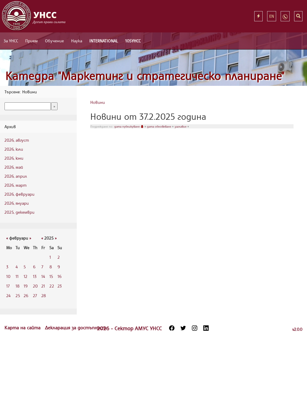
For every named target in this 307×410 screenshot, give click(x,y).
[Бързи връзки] (258, 16)
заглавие (180, 126)
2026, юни (13, 158)
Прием (31, 40)
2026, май (13, 167)
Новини (97, 102)
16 (59, 276)
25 (18, 295)
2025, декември (19, 212)
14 (43, 276)
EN (271, 16)
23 (60, 285)
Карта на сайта (23, 327)
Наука (76, 40)
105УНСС (133, 40)
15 (51, 276)
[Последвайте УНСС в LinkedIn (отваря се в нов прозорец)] (206, 328)
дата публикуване (127, 126)
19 (26, 285)
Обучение (54, 40)
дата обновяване (159, 126)
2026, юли (13, 149)
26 (26, 295)
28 (43, 295)
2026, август (16, 140)
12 (25, 276)
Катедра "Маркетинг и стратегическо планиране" (145, 75)
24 (8, 295)
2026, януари (16, 203)
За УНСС (11, 40)
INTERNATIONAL (103, 40)
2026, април (15, 176)
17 (8, 285)
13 (35, 276)
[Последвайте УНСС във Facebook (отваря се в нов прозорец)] (172, 328)
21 (43, 285)
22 (51, 285)
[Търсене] (298, 16)
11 (17, 276)
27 (35, 295)
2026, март (15, 185)
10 (8, 276)
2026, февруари (19, 194)
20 (35, 285)
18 (17, 285)
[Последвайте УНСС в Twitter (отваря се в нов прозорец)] (183, 328)
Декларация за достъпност (75, 327)
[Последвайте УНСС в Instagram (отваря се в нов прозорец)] (194, 328)
